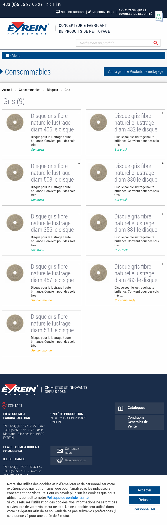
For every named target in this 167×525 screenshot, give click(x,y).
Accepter (144, 490)
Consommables (29, 90)
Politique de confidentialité (68, 497)
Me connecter (103, 12)
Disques (52, 90)
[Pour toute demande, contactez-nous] (49, 5)
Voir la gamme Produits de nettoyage (135, 71)
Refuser (145, 500)
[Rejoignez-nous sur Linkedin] (59, 4)
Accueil (7, 90)
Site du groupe (73, 12)
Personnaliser (144, 509)
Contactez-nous (72, 451)
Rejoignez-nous (75, 460)
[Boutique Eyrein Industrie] (28, 28)
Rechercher (159, 43)
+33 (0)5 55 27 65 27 (23, 4)
